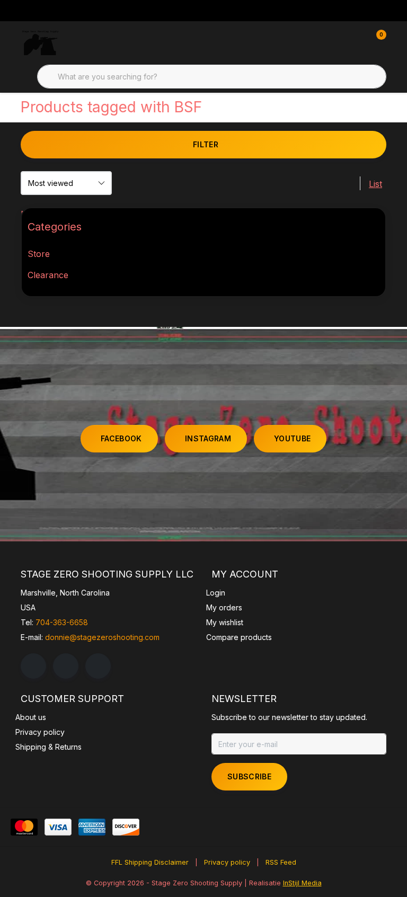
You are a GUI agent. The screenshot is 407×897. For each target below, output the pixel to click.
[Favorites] (356, 42)
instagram (208, 438)
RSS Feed (281, 862)
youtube (292, 438)
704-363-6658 (62, 622)
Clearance (48, 275)
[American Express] (91, 827)
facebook (121, 438)
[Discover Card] (125, 827)
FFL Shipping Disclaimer (150, 862)
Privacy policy (227, 862)
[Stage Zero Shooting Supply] (40, 42)
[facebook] (33, 666)
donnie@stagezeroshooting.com (102, 637)
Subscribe (249, 776)
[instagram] (65, 666)
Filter (205, 144)
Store (39, 253)
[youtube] (98, 666)
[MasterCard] (24, 827)
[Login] (336, 42)
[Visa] (58, 827)
